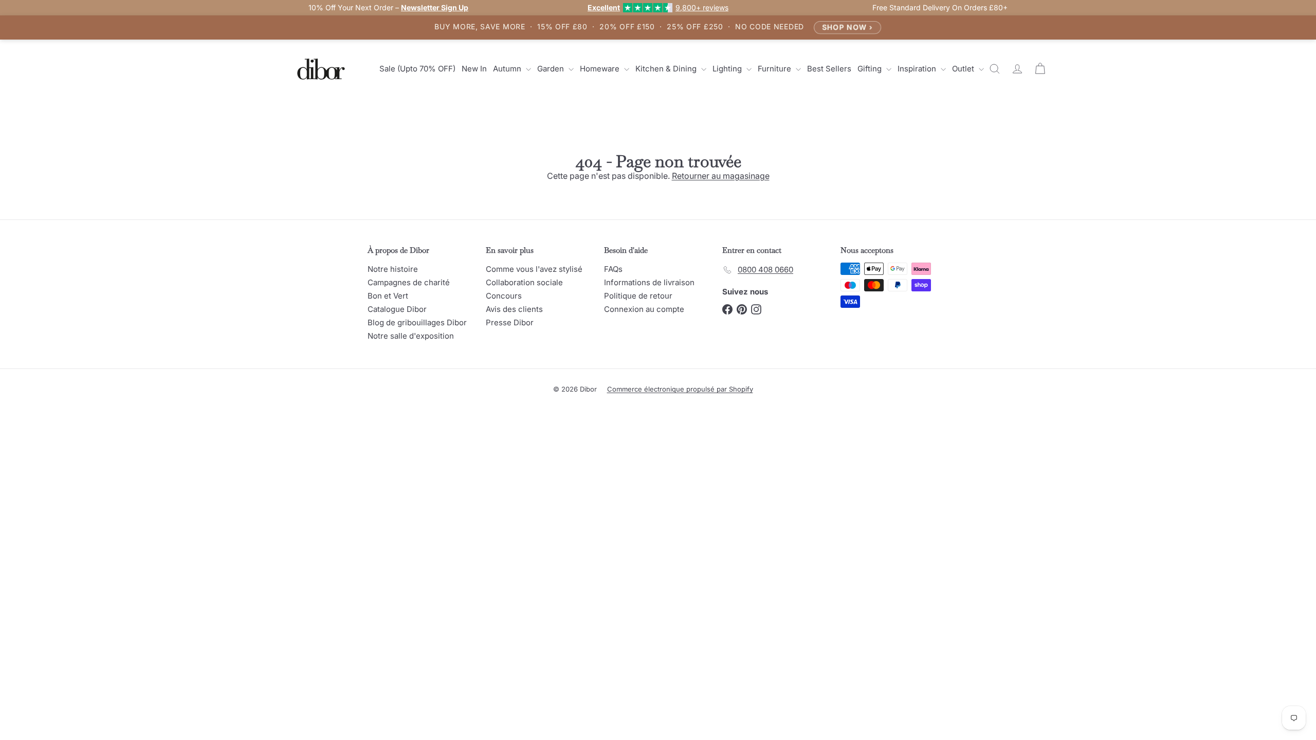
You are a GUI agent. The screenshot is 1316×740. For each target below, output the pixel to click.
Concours (504, 296)
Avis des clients (514, 309)
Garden (551, 68)
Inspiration (918, 68)
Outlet (964, 68)
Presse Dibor (510, 322)
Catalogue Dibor (397, 309)
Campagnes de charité (409, 282)
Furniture (775, 68)
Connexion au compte (644, 309)
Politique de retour (638, 296)
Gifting (870, 68)
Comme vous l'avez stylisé (534, 269)
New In (474, 68)
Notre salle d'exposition (411, 336)
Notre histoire (393, 269)
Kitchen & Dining (667, 68)
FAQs (613, 269)
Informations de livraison (649, 282)
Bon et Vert (388, 296)
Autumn (508, 68)
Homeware (601, 68)
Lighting (728, 68)
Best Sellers (829, 68)
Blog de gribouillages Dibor (417, 322)
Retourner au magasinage (721, 176)
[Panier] (1040, 69)
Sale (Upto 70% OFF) (417, 68)
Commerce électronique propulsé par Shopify (680, 389)
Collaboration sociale (524, 282)
